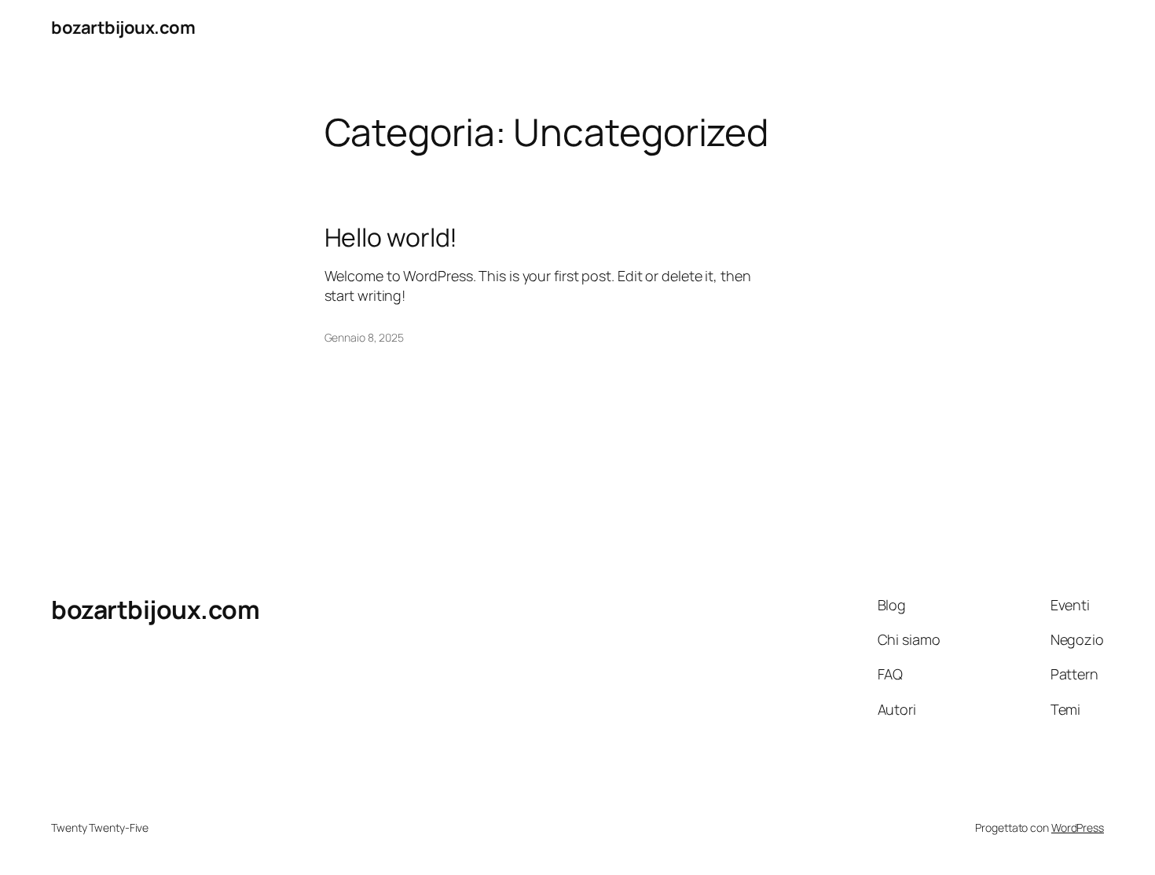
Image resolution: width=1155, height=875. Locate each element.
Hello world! (391, 237)
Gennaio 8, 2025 (364, 337)
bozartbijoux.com (123, 27)
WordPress (1077, 827)
